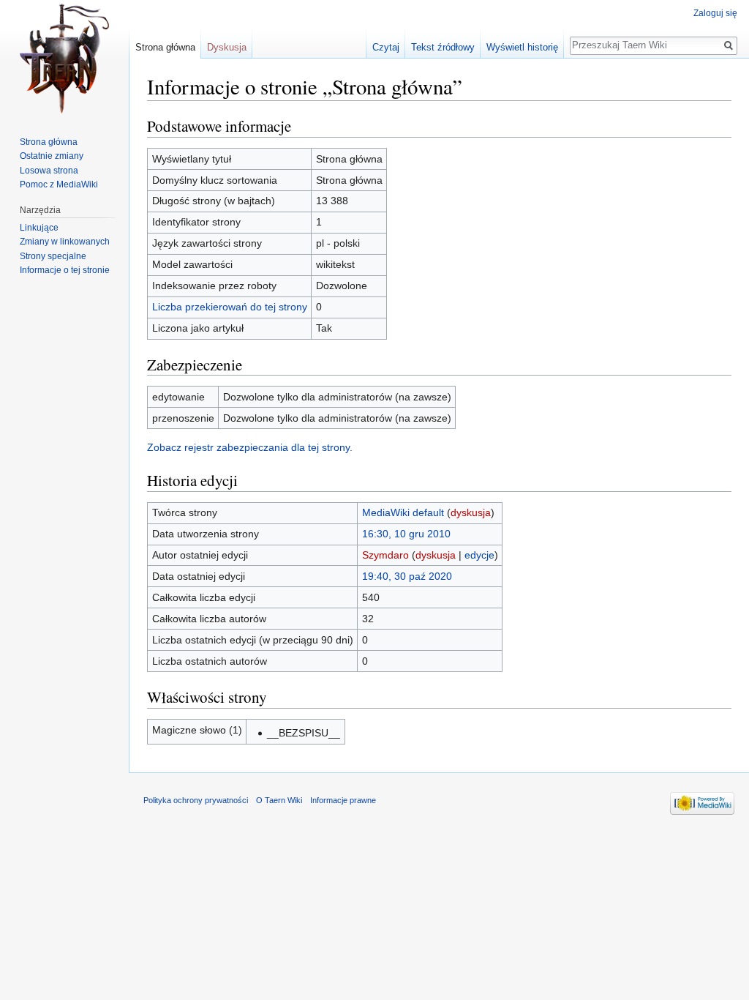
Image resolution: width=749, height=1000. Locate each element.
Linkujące (39, 228)
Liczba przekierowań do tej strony (229, 307)
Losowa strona (49, 170)
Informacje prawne (343, 800)
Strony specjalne (53, 256)
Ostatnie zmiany (51, 156)
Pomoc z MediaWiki (59, 184)
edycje (479, 555)
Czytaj (385, 47)
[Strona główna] (64, 58)
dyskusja (471, 512)
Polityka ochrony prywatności (195, 800)
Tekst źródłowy (443, 47)
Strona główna (165, 47)
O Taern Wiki (279, 800)
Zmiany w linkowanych (65, 241)
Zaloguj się (715, 13)
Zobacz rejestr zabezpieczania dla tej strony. (250, 447)
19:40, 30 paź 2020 (407, 576)
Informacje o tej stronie (65, 270)
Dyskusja (226, 47)
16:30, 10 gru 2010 (406, 534)
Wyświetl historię (522, 47)
